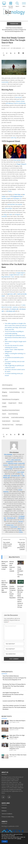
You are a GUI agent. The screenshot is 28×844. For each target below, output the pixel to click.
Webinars (4, 811)
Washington (19, 424)
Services (20, 521)
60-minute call (11, 311)
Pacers (10, 191)
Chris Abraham (17, 48)
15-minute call (14, 309)
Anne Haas (17, 194)
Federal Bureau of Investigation (10, 399)
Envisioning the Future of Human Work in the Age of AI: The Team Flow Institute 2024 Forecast (14, 686)
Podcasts (4, 808)
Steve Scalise (16, 421)
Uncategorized (5, 45)
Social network (6, 421)
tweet (10, 214)
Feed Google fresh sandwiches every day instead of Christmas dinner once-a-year (15, 337)
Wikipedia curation (13, 463)
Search (4, 413)
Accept (4, 841)
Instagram (17, 214)
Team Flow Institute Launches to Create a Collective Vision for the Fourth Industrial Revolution (14, 707)
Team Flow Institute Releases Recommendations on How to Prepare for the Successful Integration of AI (14, 29)
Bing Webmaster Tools (8, 277)
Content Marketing (14, 392)
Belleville (21, 388)
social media (5, 82)
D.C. (23, 392)
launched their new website (14, 204)
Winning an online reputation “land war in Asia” (5, 565)
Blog (20, 530)
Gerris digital (20, 472)
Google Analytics (20, 273)
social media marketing (17, 417)
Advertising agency (7, 385)
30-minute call (15, 475)
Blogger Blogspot (21, 164)
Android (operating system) (9, 388)
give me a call (11, 294)
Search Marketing (13, 413)
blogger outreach (14, 466)
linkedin (4, 406)
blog (5, 214)
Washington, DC (17, 198)
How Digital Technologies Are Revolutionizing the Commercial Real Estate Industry (13, 694)
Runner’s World (20, 101)
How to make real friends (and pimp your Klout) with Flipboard (5, 586)
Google (4, 403)
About (19, 528)
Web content (5, 428)
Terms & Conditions (7, 813)
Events (21, 532)
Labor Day (13, 137)
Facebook (4, 216)
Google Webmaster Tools (16, 274)
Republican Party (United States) (10, 410)
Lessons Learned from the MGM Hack (13, 701)
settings (19, 838)
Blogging (4, 392)
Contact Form (10, 525)
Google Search (12, 403)
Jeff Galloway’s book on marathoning (15, 103)
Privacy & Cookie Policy (8, 816)
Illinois (20, 403)
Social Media (14, 527)
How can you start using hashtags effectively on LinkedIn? (21, 546)
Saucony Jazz (18, 97)
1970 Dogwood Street (16, 196)
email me (15, 307)
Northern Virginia (6, 198)
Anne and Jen (17, 160)
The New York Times (7, 424)
